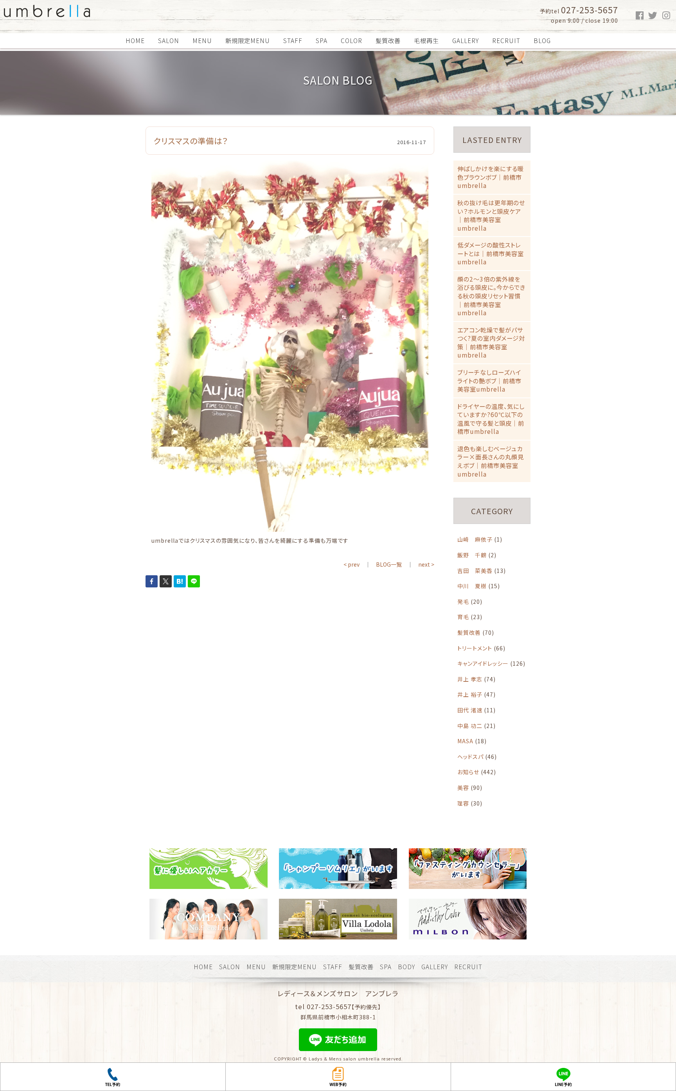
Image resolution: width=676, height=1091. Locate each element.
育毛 (463, 617)
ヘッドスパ (470, 756)
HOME (135, 40)
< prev (351, 564)
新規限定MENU (247, 40)
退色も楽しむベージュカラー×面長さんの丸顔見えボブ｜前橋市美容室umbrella (490, 461)
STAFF (292, 40)
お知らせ (468, 772)
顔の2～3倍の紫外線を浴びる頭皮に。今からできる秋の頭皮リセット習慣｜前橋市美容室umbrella (491, 296)
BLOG (542, 40)
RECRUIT (506, 40)
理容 (463, 803)
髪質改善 (388, 40)
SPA (321, 40)
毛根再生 (426, 40)
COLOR (351, 40)
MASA (465, 741)
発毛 (463, 601)
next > (426, 564)
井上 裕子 (469, 694)
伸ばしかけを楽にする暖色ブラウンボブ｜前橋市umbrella (490, 177)
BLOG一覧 (389, 564)
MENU (202, 40)
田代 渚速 (469, 710)
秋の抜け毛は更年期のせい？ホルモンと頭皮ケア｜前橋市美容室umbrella (491, 215)
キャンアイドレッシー (483, 663)
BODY (406, 966)
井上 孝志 (469, 679)
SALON (168, 40)
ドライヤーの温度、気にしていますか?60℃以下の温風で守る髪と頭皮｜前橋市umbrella (491, 419)
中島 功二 (469, 726)
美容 (463, 787)
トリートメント (474, 648)
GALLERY (465, 40)
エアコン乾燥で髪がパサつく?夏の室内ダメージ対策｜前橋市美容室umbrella (491, 342)
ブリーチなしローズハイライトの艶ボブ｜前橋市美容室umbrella (489, 380)
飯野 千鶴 (472, 555)
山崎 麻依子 (475, 539)
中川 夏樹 (472, 586)
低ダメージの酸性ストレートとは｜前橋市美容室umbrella (490, 253)
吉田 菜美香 (475, 570)
